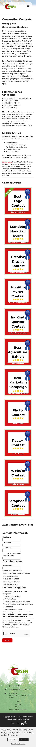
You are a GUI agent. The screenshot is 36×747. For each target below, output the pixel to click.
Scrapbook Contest (18, 514)
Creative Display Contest (18, 272)
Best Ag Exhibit (18, 363)
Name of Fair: (7, 565)
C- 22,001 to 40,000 (12, 579)
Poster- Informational (13, 596)
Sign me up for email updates (12, 553)
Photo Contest (18, 424)
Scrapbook (9, 607)
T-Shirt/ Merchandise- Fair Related (17, 601)
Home (18, 702)
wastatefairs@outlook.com (19, 689)
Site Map (18, 707)
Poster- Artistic (10, 599)
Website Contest (18, 484)
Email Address (7, 548)
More (26, 220)
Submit (7, 640)
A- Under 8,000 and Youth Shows (17, 573)
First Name (6, 537)
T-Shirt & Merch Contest (18, 303)
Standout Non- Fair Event (18, 242)
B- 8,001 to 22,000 (11, 576)
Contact (18, 704)
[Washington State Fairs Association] (9, 5)
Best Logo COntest (18, 212)
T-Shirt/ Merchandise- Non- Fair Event (19, 604)
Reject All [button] (12, 740)
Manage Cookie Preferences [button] (18, 744)
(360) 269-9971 (14, 686)
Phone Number (8, 555)
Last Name (6, 542)
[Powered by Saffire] (24, 723)
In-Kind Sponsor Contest (18, 333)
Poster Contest (18, 454)
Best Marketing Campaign (18, 393)
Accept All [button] (23, 740)
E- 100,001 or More (11, 584)
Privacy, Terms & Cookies (18, 709)
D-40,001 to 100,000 (12, 582)
